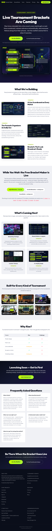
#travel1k (29, 517)
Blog (38, 2)
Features (28, 2)
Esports (3, 494)
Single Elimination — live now (15, 189)
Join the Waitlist (15, 38)
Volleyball (4, 497)
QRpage (3, 520)
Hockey (3, 504)
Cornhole (4, 490)
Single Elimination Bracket (32, 476)
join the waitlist (8, 480)
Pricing (33, 2)
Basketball (4, 499)
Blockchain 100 (30, 513)
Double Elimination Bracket (33, 478)
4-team (45, 198)
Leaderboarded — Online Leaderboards (10, 515)
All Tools (29, 483)
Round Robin (17, 2)
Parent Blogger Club (31, 520)
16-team (36, 200)
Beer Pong (4, 492)
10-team (24, 200)
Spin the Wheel (5, 513)
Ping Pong (4, 501)
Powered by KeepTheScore (8, 482)
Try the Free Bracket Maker (33, 38)
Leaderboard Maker (6, 517)
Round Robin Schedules (32, 480)
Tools (23, 2)
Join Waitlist (45, 2)
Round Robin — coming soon (26, 194)
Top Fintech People (31, 515)
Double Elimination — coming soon (35, 189)
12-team (30, 200)
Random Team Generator (7, 510)
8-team (19, 200)
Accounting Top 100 (31, 510)
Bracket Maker (9, 2)
